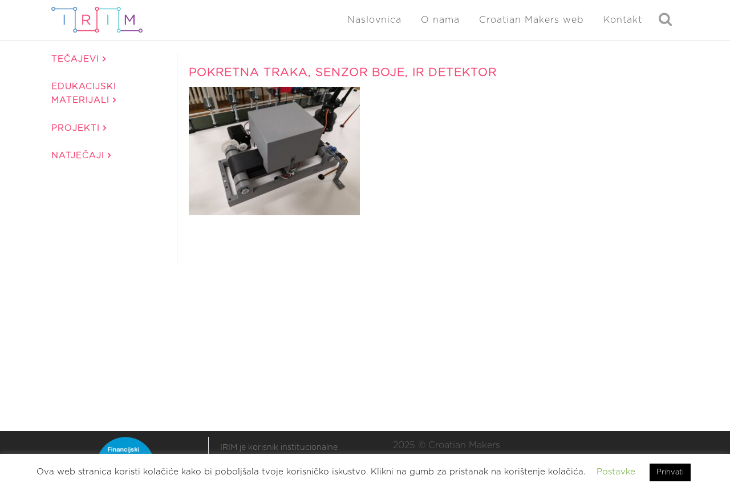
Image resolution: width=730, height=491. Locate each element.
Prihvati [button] (670, 472)
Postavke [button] (616, 472)
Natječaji (79, 155)
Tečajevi (77, 59)
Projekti (77, 128)
